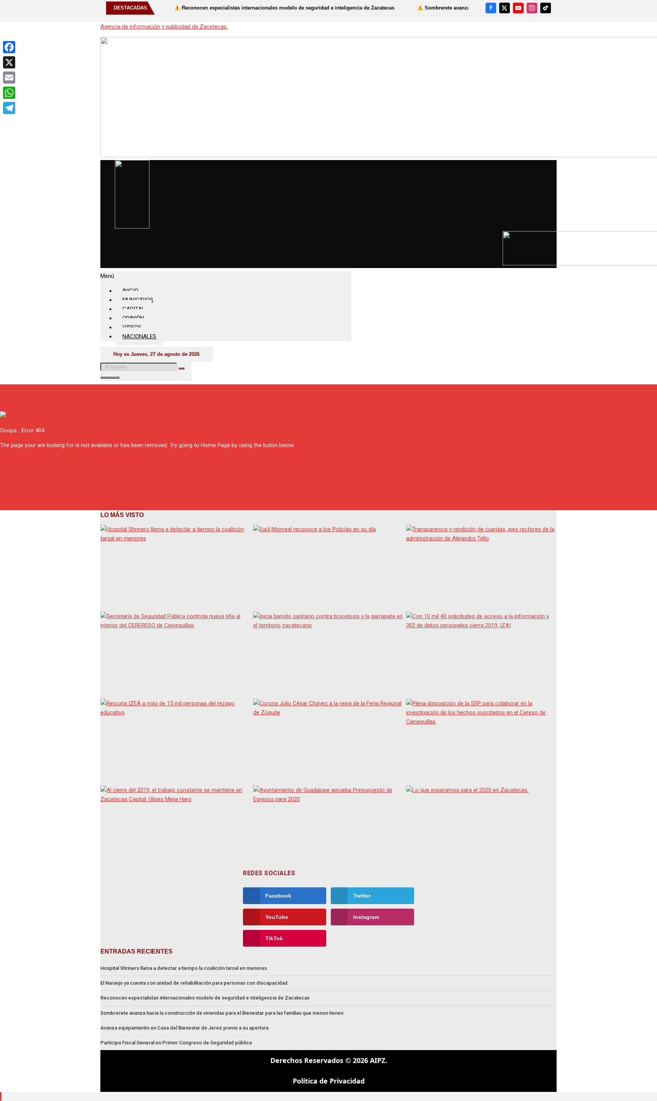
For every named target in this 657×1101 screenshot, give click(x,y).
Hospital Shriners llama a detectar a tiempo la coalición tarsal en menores (183, 968)
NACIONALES (139, 336)
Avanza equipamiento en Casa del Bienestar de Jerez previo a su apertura (184, 1028)
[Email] (9, 77)
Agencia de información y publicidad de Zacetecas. (164, 26)
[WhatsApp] (9, 92)
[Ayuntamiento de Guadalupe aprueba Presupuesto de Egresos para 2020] (328, 827)
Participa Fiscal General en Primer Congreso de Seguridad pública (176, 1042)
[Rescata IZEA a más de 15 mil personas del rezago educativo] (175, 741)
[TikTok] (545, 8)
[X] (504, 8)
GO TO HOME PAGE (24, 460)
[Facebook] (491, 8)
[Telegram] (9, 108)
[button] (225, 276)
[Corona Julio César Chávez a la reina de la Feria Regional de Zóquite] (328, 741)
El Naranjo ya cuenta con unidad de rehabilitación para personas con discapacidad (193, 983)
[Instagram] (532, 8)
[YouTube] (518, 8)
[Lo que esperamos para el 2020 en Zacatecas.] (481, 827)
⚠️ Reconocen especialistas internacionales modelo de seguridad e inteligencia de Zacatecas (257, 8)
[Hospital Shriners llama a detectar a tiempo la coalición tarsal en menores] (175, 567)
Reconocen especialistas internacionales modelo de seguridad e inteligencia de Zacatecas (204, 998)
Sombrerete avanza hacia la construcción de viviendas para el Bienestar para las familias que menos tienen (221, 1013)
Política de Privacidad (329, 1080)
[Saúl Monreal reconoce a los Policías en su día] (328, 567)
